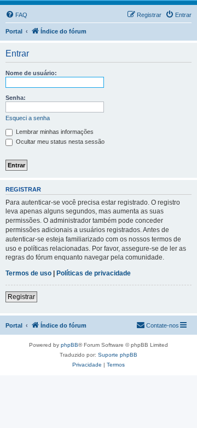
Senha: (15, 97)
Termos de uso (28, 273)
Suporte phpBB (117, 355)
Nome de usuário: (31, 73)
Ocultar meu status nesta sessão (59, 141)
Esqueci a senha (27, 118)
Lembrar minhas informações (54, 131)
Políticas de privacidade (93, 273)
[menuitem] (16, 14)
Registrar (21, 297)
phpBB (69, 345)
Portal (13, 31)
